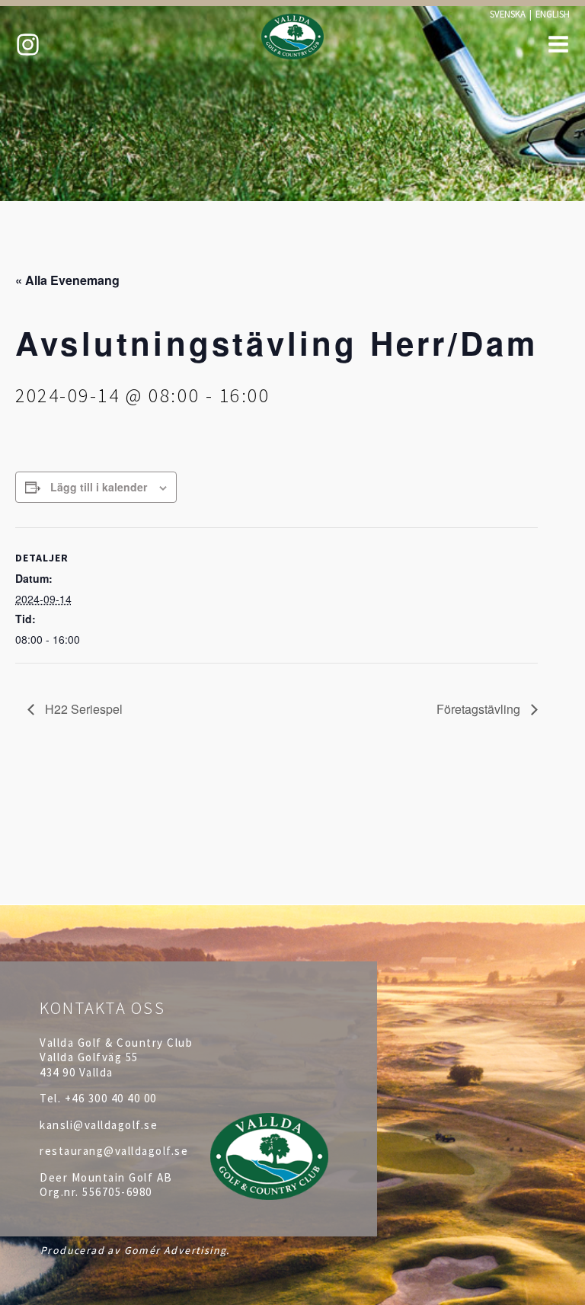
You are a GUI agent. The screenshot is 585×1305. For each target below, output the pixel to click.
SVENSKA (508, 14)
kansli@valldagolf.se (99, 1125)
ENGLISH (552, 14)
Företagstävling (479, 709)
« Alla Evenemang (67, 280)
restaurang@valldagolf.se (114, 1150)
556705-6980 (117, 1192)
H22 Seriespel (82, 709)
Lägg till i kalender (98, 486)
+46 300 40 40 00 (111, 1098)
